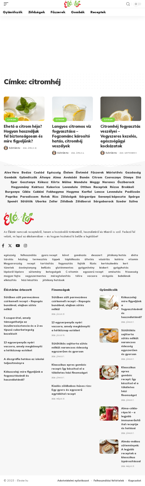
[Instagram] (25, 245)
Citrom (11, 119)
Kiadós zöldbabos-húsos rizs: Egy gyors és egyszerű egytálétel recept (71, 389)
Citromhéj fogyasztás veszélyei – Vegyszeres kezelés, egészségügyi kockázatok (120, 136)
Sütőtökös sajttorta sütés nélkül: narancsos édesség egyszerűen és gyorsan (70, 347)
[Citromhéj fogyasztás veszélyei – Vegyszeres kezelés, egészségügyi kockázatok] (120, 109)
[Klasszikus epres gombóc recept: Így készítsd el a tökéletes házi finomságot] (108, 372)
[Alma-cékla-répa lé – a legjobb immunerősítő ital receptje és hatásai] (108, 413)
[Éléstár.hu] (72, 4)
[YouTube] (18, 245)
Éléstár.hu (14, 148)
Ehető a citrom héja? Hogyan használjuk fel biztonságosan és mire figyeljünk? (23, 133)
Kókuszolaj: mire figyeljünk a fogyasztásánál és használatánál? (23, 375)
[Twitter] (10, 245)
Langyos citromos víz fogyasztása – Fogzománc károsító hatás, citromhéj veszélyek (71, 136)
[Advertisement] (72, 44)
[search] (128, 4)
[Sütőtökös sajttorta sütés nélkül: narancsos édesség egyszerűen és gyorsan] (108, 335)
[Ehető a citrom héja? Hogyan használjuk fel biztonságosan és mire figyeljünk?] (24, 109)
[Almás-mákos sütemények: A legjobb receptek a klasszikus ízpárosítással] (108, 447)
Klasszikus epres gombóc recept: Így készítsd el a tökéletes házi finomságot (70, 368)
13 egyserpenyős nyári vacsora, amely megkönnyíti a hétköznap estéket (23, 346)
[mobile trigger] (7, 3)
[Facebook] (3, 245)
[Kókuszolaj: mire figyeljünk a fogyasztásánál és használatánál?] (108, 302)
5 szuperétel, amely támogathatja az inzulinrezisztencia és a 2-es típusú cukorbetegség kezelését (23, 325)
